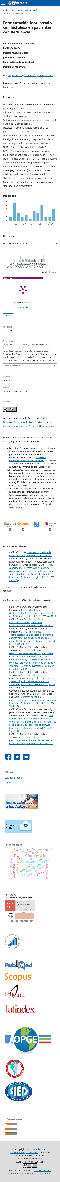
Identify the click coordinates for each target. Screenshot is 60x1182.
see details (23, 306)
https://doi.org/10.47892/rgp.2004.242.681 (30, 75)
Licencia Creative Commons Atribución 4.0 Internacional (28, 426)
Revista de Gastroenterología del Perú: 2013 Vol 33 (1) (31, 624)
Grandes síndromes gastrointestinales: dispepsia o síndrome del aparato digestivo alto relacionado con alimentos (32, 636)
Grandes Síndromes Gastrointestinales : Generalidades (27, 611)
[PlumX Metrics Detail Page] (23, 289)
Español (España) (13, 777)
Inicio (5, 10)
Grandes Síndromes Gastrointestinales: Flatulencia (25, 652)
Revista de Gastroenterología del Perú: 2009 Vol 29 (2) (31, 655)
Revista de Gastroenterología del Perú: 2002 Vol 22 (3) (31, 554)
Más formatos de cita (14, 365)
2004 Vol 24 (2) (30, 10)
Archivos (16, 10)
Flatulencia (33, 552)
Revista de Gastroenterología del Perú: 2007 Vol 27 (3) (33, 615)
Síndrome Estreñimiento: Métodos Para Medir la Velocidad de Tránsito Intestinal (32, 662)
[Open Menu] (3, 3)
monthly (45, 272)
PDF (9, 315)
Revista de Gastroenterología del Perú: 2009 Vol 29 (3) (31, 742)
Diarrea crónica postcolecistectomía (26, 621)
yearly (53, 272)
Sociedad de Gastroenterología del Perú (27, 1151)
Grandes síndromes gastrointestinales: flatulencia (25, 739)
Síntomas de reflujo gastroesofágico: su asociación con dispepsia (32, 698)
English (8, 782)
